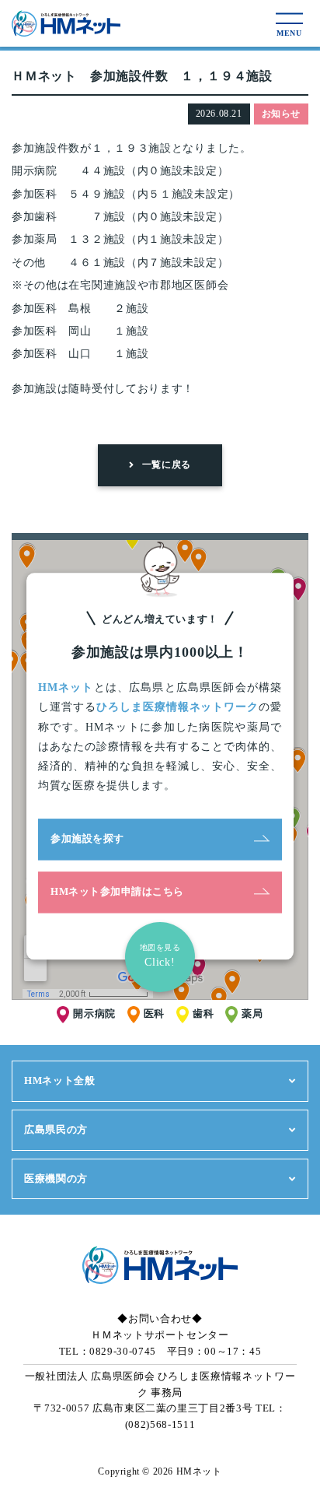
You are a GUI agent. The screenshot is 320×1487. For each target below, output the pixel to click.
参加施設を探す (87, 839)
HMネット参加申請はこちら (117, 892)
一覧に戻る (167, 464)
